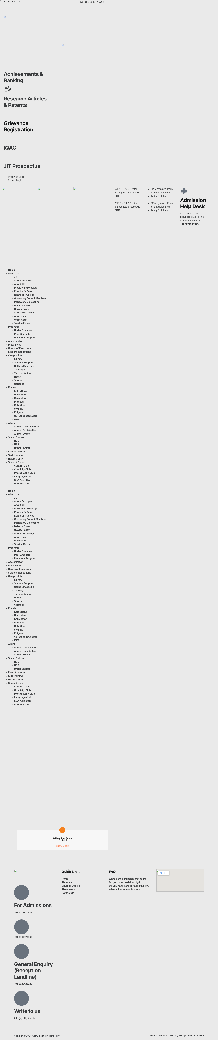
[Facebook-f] (18, 1029)
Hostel (17, 377)
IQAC (10, 148)
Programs (13, 327)
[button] (127, 200)
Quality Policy (22, 309)
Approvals (20, 316)
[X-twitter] (128, 3)
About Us (13, 273)
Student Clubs (16, 462)
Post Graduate (22, 334)
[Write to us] (21, 998)
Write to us (27, 1011)
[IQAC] (7, 138)
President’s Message (25, 287)
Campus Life (15, 355)
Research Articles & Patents (25, 101)
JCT (16, 277)
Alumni (12, 423)
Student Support (23, 362)
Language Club (22, 476)
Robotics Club (22, 483)
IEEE (17, 419)
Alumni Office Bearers (26, 426)
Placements (14, 344)
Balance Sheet (22, 305)
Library (18, 359)
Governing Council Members (30, 298)
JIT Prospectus (22, 166)
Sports (18, 380)
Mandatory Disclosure (26, 302)
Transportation (22, 373)
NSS (16, 444)
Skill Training (15, 455)
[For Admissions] (21, 892)
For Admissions (33, 905)
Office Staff (20, 320)
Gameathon (20, 398)
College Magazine (24, 366)
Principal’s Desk (23, 291)
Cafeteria (19, 384)
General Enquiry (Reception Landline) (33, 970)
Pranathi (19, 401)
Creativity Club (22, 469)
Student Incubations (19, 352)
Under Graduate (23, 330)
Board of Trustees (24, 295)
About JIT (19, 284)
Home (11, 270)
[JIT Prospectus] (7, 157)
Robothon (20, 405)
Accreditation (15, 341)
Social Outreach (17, 437)
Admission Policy (24, 312)
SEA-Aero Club (22, 480)
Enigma (18, 412)
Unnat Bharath (22, 448)
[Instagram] (120, 3)
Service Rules (22, 323)
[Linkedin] (136, 3)
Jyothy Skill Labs (159, 196)
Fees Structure (16, 451)
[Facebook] (112, 3)
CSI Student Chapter (25, 416)
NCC (16, 441)
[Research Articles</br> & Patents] (7, 89)
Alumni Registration (25, 430)
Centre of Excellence (19, 348)
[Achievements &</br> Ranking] (7, 65)
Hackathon (20, 394)
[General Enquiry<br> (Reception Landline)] (21, 951)
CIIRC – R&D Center (126, 189)
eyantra (18, 409)
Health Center (16, 458)
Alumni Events (22, 434)
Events (12, 387)
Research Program (24, 337)
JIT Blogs (19, 369)
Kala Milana (20, 391)
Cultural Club (21, 466)
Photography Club (24, 473)
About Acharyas (23, 280)
